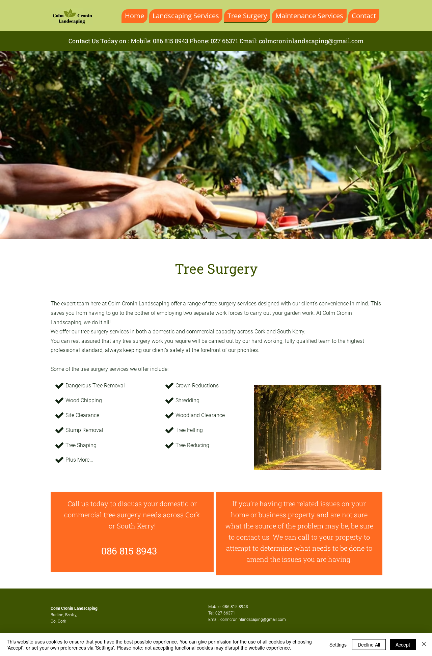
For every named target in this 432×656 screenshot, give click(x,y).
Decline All (369, 644)
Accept (403, 644)
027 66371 (224, 41)
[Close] (424, 644)
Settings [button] (338, 644)
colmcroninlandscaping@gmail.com (311, 41)
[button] (216, 145)
